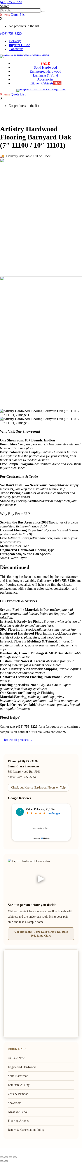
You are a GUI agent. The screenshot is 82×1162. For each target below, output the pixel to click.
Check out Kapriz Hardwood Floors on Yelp (38, 787)
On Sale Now (16, 1058)
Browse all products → (18, 739)
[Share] (10, 1157)
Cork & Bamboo (18, 1094)
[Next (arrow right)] (6, 1161)
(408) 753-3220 (11, 2)
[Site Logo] (24, 54)
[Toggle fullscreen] (6, 1157)
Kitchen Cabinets (45, 83)
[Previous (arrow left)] (1, 1161)
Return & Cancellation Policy (26, 1129)
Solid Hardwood (45, 67)
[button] (4, 6)
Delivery (15, 41)
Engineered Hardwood (45, 71)
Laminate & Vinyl (45, 75)
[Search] (43, 11)
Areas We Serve (18, 1112)
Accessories (45, 79)
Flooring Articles (18, 1120)
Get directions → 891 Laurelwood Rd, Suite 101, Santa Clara (41, 933)
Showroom (14, 1103)
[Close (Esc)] (15, 1157)
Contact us (16, 49)
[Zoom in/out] (1, 1157)
